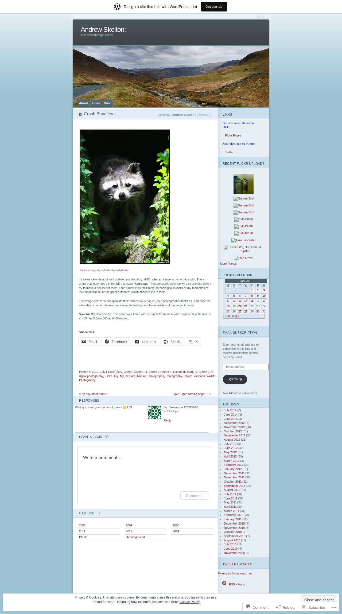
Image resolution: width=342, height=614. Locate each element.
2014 (176, 531)
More (107, 103)
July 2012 (230, 443)
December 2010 (234, 523)
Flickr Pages (230, 135)
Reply (167, 420)
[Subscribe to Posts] (224, 584)
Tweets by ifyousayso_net (235, 573)
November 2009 (234, 552)
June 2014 (231, 414)
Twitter (227, 152)
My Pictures (127, 376)
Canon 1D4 (206, 371)
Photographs (155, 376)
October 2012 (233, 431)
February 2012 (233, 464)
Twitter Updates (237, 564)
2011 (82, 531)
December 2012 (234, 422)
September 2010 (234, 536)
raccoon (199, 376)
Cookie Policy (190, 602)
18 (228, 306)
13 (240, 300)
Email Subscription (240, 332)
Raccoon (85, 270)
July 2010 (230, 544)
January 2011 (233, 519)
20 (240, 306)
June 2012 (231, 447)
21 (245, 306)
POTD (83, 537)
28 (245, 311)
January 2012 (233, 469)
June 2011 (230, 498)
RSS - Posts (237, 584)
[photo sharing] (125, 262)
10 (264, 295)
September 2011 (234, 485)
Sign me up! (235, 379)
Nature (141, 376)
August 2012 (232, 439)
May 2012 (230, 452)
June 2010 (231, 548)
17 (264, 300)
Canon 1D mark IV (185, 371)
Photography (174, 376)
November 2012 (234, 427)
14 (245, 300)
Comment (194, 495)
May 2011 (230, 502)
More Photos (228, 263)
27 (240, 311)
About (83, 103)
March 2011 (231, 511)
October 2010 (233, 531)
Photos (188, 376)
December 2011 (234, 473)
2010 (95, 371)
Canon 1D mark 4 (160, 371)
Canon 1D (140, 371)
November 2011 (234, 477)
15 (252, 300)
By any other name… (95, 394)
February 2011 (233, 515)
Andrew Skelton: (103, 29)
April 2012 (230, 456)
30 (257, 311)
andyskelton (122, 270)
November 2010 (234, 527)
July (102, 371)
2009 (129, 525)
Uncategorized (135, 537)
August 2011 (232, 489)
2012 (129, 531)
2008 (82, 525)
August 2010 (232, 540)
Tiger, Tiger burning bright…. (190, 394)
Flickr (108, 376)
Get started (214, 7)
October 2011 (233, 481)
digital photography (91, 376)
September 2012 (234, 435)
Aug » (235, 316)
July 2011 (230, 494)
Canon (128, 371)
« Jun (226, 316)
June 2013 (231, 418)
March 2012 (231, 460)
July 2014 (230, 410)
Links (96, 103)
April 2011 (230, 506)
